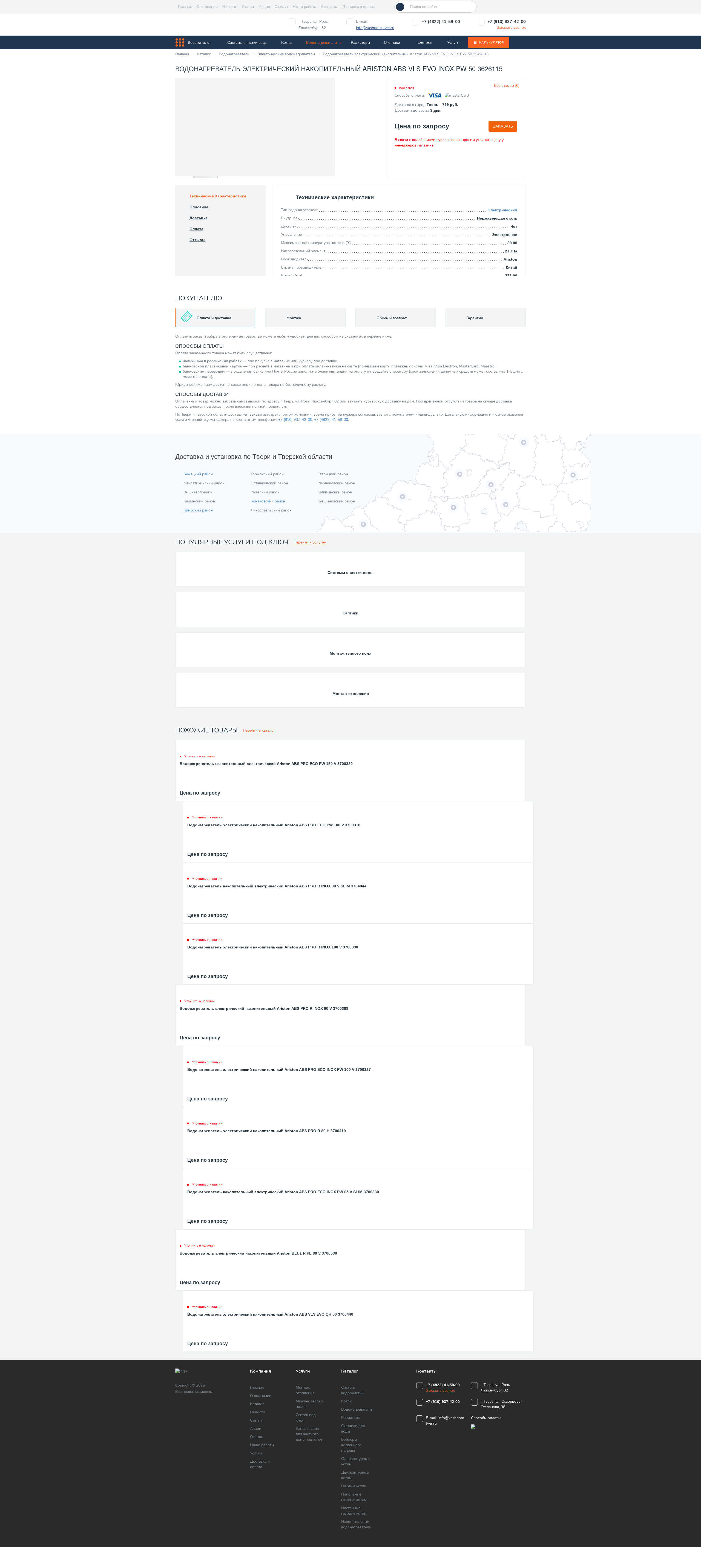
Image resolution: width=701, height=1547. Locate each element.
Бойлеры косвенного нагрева (351, 1445)
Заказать (503, 126)
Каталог (257, 1404)
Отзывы (281, 6)
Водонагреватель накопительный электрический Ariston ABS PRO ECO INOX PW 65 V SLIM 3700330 (283, 1192)
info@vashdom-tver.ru (375, 27)
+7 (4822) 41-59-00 (441, 21)
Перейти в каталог (259, 730)
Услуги (453, 42)
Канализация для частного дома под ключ (309, 1434)
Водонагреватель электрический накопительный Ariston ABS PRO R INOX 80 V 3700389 (264, 1008)
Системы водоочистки (352, 1390)
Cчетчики (392, 42)
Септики (425, 42)
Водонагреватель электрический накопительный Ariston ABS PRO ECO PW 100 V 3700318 (273, 825)
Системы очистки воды (247, 42)
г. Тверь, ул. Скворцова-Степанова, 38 (501, 1404)
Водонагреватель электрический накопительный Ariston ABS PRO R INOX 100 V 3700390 (272, 947)
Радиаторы (360, 42)
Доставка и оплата (358, 6)
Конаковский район (268, 501)
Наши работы (305, 6)
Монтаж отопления (350, 693)
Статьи (248, 6)
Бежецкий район (198, 474)
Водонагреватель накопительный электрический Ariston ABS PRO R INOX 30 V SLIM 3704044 (276, 886)
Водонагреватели (321, 42)
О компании (207, 6)
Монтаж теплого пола (350, 653)
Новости (229, 6)
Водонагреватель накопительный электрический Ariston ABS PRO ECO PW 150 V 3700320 (266, 763)
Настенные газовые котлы (354, 1510)
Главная (185, 6)
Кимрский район (198, 510)
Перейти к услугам (310, 542)
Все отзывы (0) (506, 85)
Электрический (502, 210)
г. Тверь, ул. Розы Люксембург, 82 (313, 24)
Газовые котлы (354, 1486)
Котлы (286, 42)
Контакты (329, 6)
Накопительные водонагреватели (356, 1524)
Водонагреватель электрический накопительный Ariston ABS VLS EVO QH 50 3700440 (270, 1314)
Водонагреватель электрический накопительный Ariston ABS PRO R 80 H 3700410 (266, 1131)
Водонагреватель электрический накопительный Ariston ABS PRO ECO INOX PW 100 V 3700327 (279, 1069)
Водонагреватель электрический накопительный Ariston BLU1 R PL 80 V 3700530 (258, 1253)
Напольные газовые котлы (354, 1497)
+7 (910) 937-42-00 (506, 21)
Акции (264, 6)
